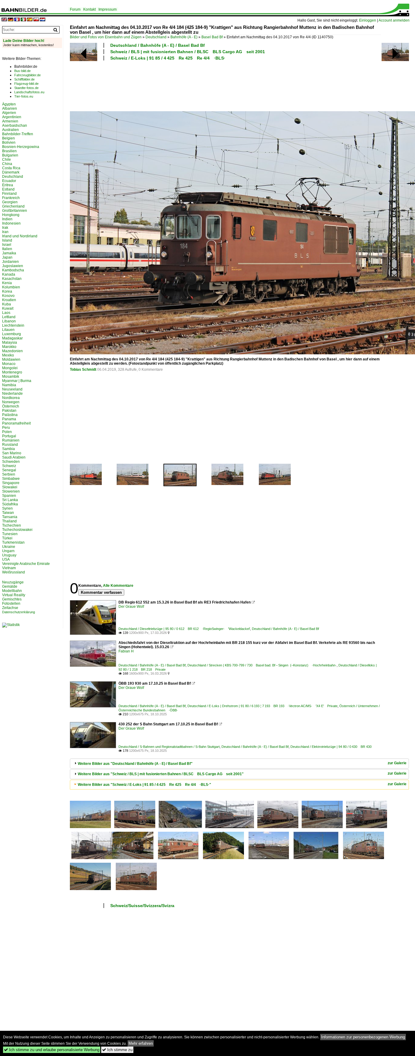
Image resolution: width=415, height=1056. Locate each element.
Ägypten (9, 104)
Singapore (10, 483)
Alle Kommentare (118, 585)
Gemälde (9, 586)
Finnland (9, 193)
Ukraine (8, 547)
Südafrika (10, 504)
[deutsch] (10, 20)
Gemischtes (12, 599)
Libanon (9, 321)
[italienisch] (23, 20)
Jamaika (9, 253)
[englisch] (4, 20)
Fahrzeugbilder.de (27, 75)
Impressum (107, 9)
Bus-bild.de (22, 71)
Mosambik (10, 376)
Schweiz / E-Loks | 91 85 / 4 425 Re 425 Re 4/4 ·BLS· (167, 58)
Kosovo (8, 296)
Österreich (10, 406)
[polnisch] (36, 20)
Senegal (9, 470)
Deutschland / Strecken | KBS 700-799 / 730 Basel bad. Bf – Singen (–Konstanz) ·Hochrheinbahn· (262, 665)
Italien (7, 249)
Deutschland (156, 37)
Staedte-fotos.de (26, 88)
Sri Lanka (10, 500)
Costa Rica (11, 168)
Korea (7, 291)
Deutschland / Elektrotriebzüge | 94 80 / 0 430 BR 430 (331, 746)
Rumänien (10, 440)
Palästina (10, 415)
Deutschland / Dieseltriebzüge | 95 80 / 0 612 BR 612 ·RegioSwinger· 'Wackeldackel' (184, 629)
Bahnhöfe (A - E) (183, 37)
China (7, 164)
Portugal (9, 436)
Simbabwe (11, 478)
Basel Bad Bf (212, 37)
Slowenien (11, 491)
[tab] (239, 763)
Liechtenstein (13, 325)
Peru (6, 427)
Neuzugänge (13, 582)
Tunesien (10, 534)
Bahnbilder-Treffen (17, 134)
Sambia (8, 449)
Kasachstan (12, 279)
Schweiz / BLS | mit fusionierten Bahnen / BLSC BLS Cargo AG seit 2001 (187, 51)
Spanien (9, 496)
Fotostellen (11, 603)
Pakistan (9, 410)
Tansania (9, 517)
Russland (10, 444)
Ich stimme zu (117, 1049)
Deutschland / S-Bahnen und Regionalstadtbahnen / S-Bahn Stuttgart (169, 746)
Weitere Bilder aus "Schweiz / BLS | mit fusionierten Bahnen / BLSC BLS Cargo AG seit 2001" (161, 774)
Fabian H (126, 651)
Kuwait (7, 308)
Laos (6, 313)
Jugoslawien (12, 266)
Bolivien (8, 142)
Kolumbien (11, 287)
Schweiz (9, 466)
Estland (8, 189)
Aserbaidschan (14, 125)
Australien (10, 130)
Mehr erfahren (141, 1043)
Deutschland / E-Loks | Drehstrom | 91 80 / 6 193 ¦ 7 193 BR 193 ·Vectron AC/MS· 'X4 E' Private (262, 706)
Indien (7, 219)
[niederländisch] (42, 20)
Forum (75, 9)
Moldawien (11, 359)
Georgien (10, 202)
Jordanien (10, 262)
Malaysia (9, 342)
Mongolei (10, 368)
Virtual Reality (13, 595)
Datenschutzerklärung (18, 612)
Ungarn (8, 551)
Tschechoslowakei (17, 530)
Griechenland (13, 206)
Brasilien (9, 151)
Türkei (7, 538)
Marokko (9, 347)
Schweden (11, 461)
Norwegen (10, 402)
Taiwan (8, 513)
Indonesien (11, 223)
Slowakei (9, 487)
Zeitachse (10, 608)
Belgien (8, 138)
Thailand (9, 521)
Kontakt (89, 9)
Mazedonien (12, 351)
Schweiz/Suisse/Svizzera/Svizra (142, 905)
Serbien (8, 474)
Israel (6, 245)
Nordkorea (11, 398)
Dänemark (10, 172)
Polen (7, 432)
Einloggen (367, 20)
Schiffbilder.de (24, 79)
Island (7, 240)
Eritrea (7, 185)
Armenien (10, 121)
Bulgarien (10, 155)
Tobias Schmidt (83, 369)
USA (6, 559)
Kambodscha (13, 270)
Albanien (9, 108)
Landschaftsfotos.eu (29, 92)
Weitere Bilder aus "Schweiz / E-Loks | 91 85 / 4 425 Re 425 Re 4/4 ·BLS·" (144, 785)
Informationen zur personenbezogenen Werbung (363, 1037)
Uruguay (9, 555)
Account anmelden (394, 20)
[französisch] (17, 20)
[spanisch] (30, 20)
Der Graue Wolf (131, 606)
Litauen (8, 330)
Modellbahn (12, 591)
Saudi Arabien (14, 457)
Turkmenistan (13, 542)
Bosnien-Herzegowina (20, 147)
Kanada (8, 274)
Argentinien (11, 117)
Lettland (8, 317)
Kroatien (9, 300)
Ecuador (9, 181)
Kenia (7, 283)
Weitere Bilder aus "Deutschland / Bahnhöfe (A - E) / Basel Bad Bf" (135, 764)
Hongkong (10, 215)
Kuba (6, 304)
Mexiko (8, 355)
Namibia (9, 385)
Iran (5, 232)
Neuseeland (12, 389)
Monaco (8, 364)
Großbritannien (14, 210)
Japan (7, 257)
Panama (9, 419)
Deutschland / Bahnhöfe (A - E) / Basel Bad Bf (157, 45)
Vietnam (9, 568)
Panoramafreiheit (16, 423)
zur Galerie (397, 763)
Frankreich (11, 198)
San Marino (11, 453)
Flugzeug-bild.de (26, 83)
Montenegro (12, 372)
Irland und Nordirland (19, 236)
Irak (5, 227)
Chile (6, 159)
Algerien (9, 113)
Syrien (7, 508)
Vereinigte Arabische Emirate (26, 564)
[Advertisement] (225, 85)
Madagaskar (12, 338)
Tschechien (11, 525)
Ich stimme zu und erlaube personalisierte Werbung (51, 1049)
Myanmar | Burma (16, 381)
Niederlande (12, 393)
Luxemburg (11, 334)
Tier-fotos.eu (23, 96)
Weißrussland (13, 572)
